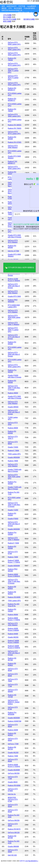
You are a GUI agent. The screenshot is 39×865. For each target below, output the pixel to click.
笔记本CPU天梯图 (9, 19)
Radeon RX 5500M (12, 547)
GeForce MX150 (14, 832)
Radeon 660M (13, 730)
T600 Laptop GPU (14, 454)
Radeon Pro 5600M (12, 371)
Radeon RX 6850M (12, 246)
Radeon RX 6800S (14, 125)
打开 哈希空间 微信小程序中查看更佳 (20, 267)
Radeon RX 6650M (12, 138)
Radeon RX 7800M (12, 110)
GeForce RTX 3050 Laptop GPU (14, 366)
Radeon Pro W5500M (12, 713)
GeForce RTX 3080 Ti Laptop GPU (13, 70)
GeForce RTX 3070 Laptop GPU (14, 132)
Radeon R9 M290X (12, 734)
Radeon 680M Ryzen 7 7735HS (14, 619)
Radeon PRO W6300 (12, 570)
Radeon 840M (13, 634)
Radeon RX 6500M (12, 432)
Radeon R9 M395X (12, 587)
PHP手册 (21, 6)
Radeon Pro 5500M (12, 483)
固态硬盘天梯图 (29, 19)
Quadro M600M (13, 846)
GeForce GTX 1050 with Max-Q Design (14, 653)
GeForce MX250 (14, 820)
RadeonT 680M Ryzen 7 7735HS (14, 561)
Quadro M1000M (14, 770)
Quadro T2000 (13, 447)
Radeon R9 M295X (12, 593)
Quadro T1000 (13, 510)
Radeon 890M (13, 393)
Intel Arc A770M (13, 251)
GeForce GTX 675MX (13, 790)
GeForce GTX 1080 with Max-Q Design (14, 286)
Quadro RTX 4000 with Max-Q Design (14, 236)
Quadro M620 (13, 782)
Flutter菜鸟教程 (29, 8)
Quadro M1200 (13, 752)
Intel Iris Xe (12, 794)
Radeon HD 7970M (12, 696)
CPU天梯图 (7, 15)
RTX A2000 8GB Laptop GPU (14, 306)
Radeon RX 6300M (12, 514)
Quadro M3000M (14, 566)
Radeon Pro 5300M (12, 533)
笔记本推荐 (18, 8)
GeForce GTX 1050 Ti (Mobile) (13, 538)
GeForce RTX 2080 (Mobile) (13, 146)
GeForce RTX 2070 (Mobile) (13, 241)
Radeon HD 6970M (12, 837)
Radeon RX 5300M (12, 610)
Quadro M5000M (14, 457)
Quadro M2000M (14, 718)
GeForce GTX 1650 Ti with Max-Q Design (14, 504)
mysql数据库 (31, 6)
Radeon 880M (13, 428)
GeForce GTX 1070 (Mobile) (13, 311)
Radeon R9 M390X (12, 664)
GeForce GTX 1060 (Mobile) (13, 402)
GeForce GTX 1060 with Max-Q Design (14, 412)
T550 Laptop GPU (14, 600)
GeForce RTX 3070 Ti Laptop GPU (13, 77)
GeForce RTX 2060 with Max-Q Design (14, 354)
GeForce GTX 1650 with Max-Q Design (14, 524)
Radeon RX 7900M (12, 59)
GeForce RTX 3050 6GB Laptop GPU (14, 317)
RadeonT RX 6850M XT (12, 162)
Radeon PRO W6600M (12, 301)
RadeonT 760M (13, 543)
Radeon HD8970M (14, 721)
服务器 (4, 8)
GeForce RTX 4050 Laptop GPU (14, 167)
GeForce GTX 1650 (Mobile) (13, 465)
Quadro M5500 (13, 407)
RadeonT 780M (13, 450)
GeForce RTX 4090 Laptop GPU (14, 48)
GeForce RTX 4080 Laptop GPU (14, 54)
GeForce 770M (13, 744)
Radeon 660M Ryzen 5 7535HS (14, 765)
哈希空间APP (11, 6)
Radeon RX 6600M (12, 173)
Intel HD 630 (12, 855)
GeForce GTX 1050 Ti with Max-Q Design (14, 581)
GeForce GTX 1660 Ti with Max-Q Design (14, 387)
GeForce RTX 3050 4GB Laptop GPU (14, 476)
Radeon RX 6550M (12, 343)
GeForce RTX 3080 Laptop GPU (14, 115)
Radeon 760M (13, 557)
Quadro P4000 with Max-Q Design (14, 376)
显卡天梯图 (7, 17)
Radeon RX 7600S (14, 128)
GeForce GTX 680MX (13, 690)
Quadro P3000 (13, 518)
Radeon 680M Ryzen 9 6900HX (14, 575)
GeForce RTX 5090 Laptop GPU (14, 43)
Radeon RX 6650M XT (12, 99)
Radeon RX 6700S (14, 142)
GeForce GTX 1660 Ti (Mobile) (13, 323)
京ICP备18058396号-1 (31, 861)
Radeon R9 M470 (14, 829)
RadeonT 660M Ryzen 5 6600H (13, 641)
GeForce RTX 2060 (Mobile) (13, 292)
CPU (10, 8)
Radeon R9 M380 (14, 785)
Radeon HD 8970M (12, 659)
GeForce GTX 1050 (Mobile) (13, 624)
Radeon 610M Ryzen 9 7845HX (14, 279)
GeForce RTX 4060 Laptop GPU (14, 84)
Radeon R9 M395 (14, 597)
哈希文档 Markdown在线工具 (12, 10)
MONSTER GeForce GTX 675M (13, 799)
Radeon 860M (13, 614)
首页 (3, 6)
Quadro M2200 (13, 637)
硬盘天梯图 (7, 21)
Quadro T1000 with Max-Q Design (14, 488)
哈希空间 (22, 861)
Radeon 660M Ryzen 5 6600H (13, 629)
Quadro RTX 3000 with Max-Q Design (14, 397)
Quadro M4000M (14, 529)
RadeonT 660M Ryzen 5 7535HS (14, 647)
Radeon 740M (13, 756)
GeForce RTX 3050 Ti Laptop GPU (13, 329)
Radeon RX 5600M (12, 381)
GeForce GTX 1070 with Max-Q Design (14, 336)
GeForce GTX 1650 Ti (13, 437)
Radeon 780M (13, 461)
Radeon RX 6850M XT (12, 89)
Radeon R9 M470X (12, 748)
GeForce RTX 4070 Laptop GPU (14, 64)
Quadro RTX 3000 (14, 296)
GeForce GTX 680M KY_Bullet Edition (13, 702)
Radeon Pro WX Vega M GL (13, 605)
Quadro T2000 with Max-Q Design (14, 470)
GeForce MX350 (14, 773)
